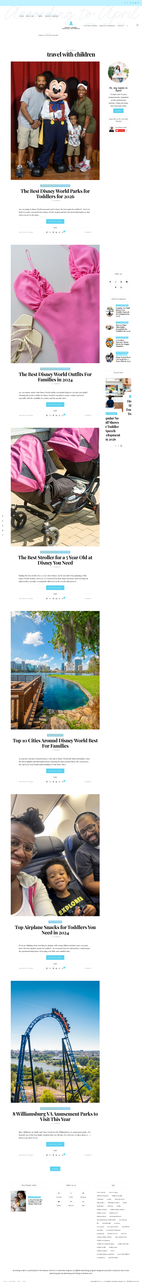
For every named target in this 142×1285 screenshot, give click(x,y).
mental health (107, 1223)
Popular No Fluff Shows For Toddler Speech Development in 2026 (123, 312)
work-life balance (113, 1257)
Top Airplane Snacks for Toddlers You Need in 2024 (55, 930)
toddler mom (113, 1247)
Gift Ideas (110, 1206)
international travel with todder (106, 1220)
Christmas (100, 1199)
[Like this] (63, 232)
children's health (117, 1196)
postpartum (100, 1233)
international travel (115, 1216)
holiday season (101, 1213)
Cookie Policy (12, 1281)
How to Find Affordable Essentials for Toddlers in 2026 (123, 328)
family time (100, 1206)
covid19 (109, 1199)
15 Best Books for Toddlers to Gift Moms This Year (35, 1202)
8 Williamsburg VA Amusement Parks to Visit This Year (55, 1116)
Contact (120, 24)
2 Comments (56, 937)
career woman (113, 1192)
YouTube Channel (90, 24)
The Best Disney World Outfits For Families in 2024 (55, 377)
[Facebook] (110, 281)
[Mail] (130, 3)
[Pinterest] (138, 3)
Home (21, 15)
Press (40, 15)
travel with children (123, 1254)
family (125, 1202)
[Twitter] (127, 3)
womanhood (101, 1257)
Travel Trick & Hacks (63, 186)
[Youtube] (135, 3)
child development (102, 1196)
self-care (124, 1233)
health (119, 1206)
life (98, 1223)
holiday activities (102, 1209)
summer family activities (104, 1237)
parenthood (125, 1226)
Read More (118, 111)
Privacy (5, 1281)
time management (121, 1237)
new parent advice (113, 1226)
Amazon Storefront (107, 24)
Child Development (118, 299)
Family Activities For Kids (48, 34)
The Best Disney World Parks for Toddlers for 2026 (55, 193)
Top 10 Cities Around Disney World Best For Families (55, 743)
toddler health (101, 1247)
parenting (100, 1230)
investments (123, 1220)
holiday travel (114, 1213)
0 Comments (56, 200)
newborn (117, 1223)
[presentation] (110, 407)
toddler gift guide (123, 1244)
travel (112, 1251)
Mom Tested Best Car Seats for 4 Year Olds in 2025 (123, 359)
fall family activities (113, 1202)
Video (18, 1281)
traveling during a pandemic (105, 1254)
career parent (101, 1192)
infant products (101, 1216)
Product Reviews (121, 354)
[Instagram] (133, 3)
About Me (30, 15)
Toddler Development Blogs (105, 1244)
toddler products (102, 1251)
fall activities (101, 1202)
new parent (100, 1226)
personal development (113, 1230)
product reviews (51, 15)
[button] (115, 445)
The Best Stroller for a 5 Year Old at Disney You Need (55, 560)
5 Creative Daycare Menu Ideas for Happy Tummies (122, 343)
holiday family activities (118, 1209)
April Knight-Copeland (26, 232)
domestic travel (119, 1199)
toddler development (103, 1240)
